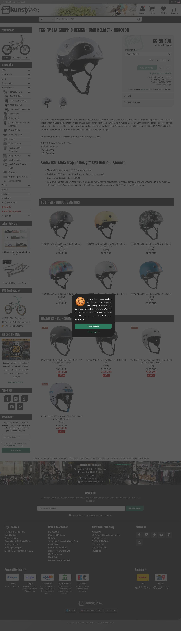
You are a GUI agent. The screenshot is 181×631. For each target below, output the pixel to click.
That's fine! (93, 326)
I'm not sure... (93, 332)
